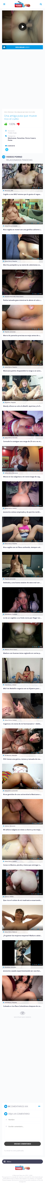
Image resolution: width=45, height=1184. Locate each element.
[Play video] (22, 27)
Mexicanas (10, 112)
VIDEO (22, 47)
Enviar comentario (22, 1144)
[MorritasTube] (22, 4)
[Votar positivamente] (5, 124)
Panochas (20, 138)
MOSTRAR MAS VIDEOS (22, 1017)
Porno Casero (30, 138)
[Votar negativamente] (18, 124)
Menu (9, 1162)
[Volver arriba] (40, 1180)
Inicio (5, 112)
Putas (10, 140)
